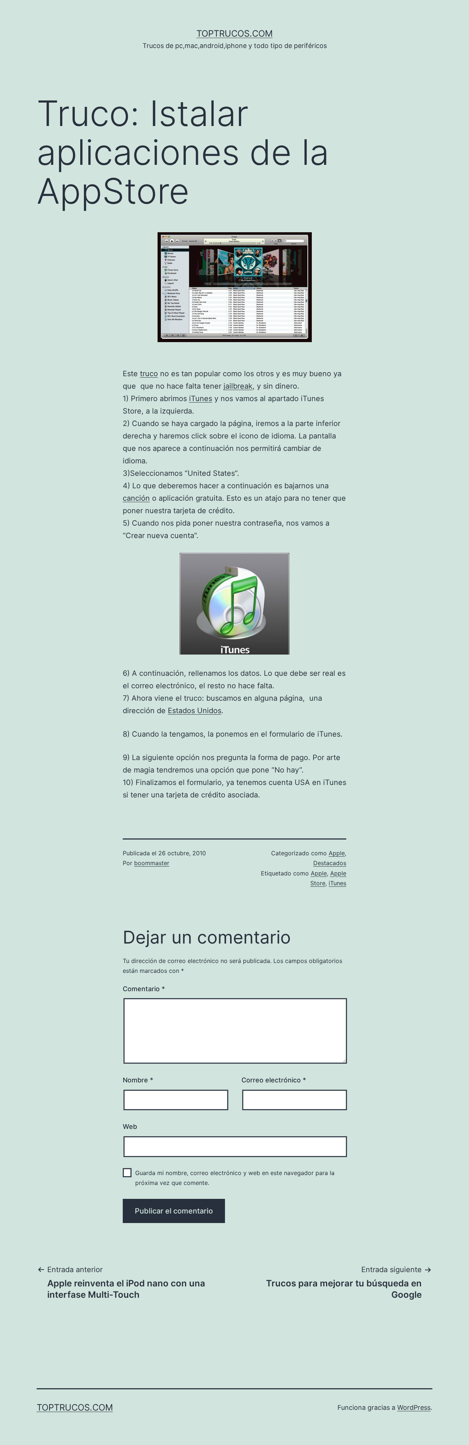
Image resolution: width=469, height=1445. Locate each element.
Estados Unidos (194, 710)
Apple (337, 853)
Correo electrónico (273, 1080)
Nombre (138, 1080)
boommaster (151, 863)
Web (130, 1126)
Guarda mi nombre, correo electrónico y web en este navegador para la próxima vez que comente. (235, 1177)
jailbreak (238, 386)
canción (136, 498)
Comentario (144, 989)
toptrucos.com (234, 33)
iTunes (200, 398)
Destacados (329, 863)
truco (149, 373)
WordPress (414, 1407)
